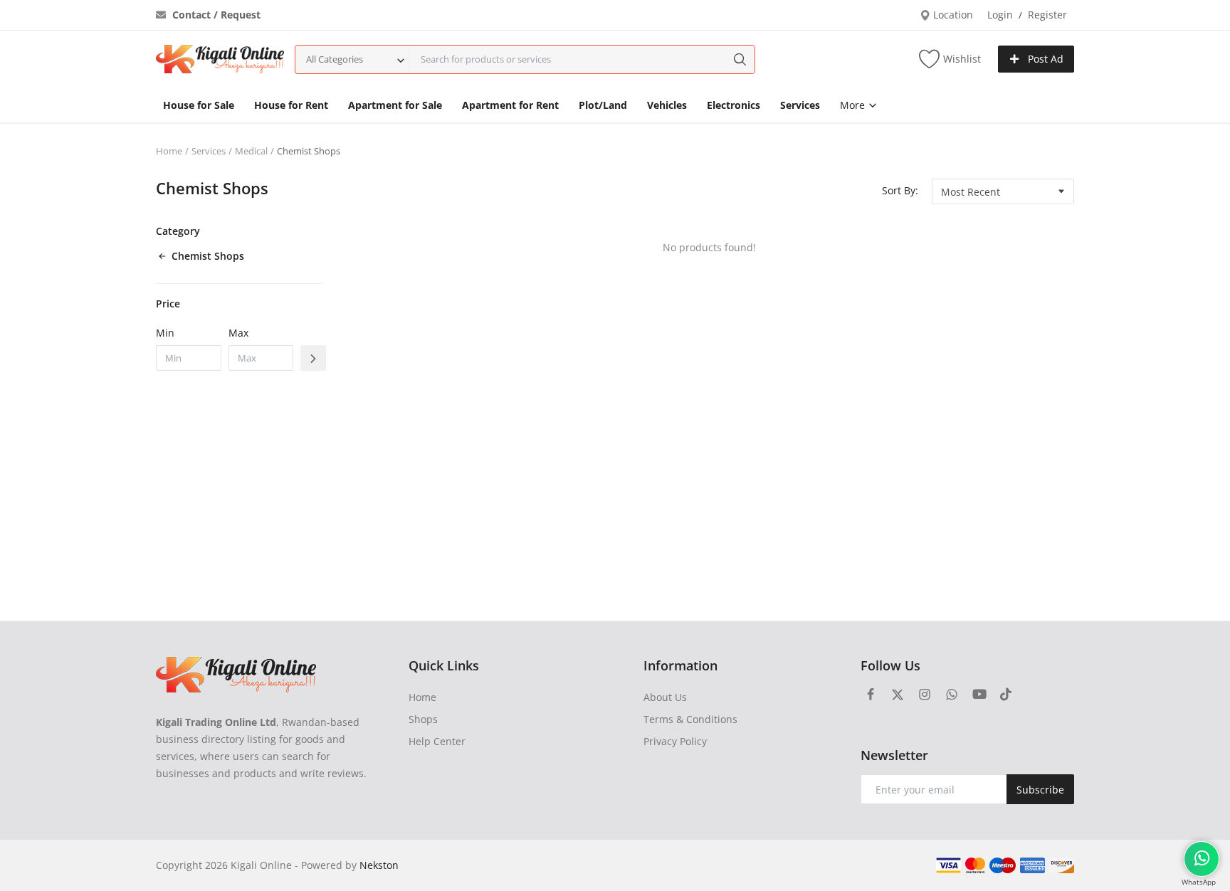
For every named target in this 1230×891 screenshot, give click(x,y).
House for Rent (291, 105)
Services (800, 105)
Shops (423, 719)
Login (1000, 14)
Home (169, 150)
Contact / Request (215, 14)
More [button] (854, 105)
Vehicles (667, 105)
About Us (665, 697)
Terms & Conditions (690, 719)
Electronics (733, 105)
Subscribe (1040, 789)
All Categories (334, 59)
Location (951, 14)
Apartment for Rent (510, 105)
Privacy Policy (675, 741)
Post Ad (1044, 58)
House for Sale (198, 105)
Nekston (379, 865)
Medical (251, 150)
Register (1047, 14)
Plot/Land (603, 105)
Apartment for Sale (395, 105)
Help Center (437, 741)
